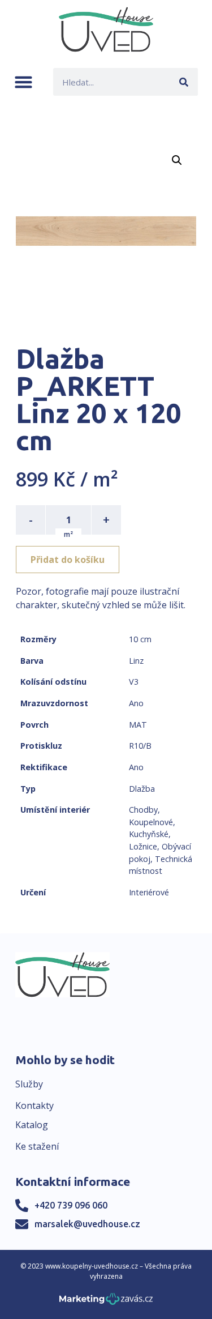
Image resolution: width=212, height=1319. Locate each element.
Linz (136, 660)
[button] (23, 81)
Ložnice (143, 846)
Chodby (143, 809)
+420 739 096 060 (70, 1205)
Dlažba (142, 788)
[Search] (184, 82)
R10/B (140, 745)
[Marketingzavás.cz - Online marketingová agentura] (106, 1302)
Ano (136, 703)
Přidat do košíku (68, 559)
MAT (138, 724)
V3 (134, 681)
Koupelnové (151, 822)
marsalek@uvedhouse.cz (87, 1224)
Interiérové (149, 892)
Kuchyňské (148, 834)
